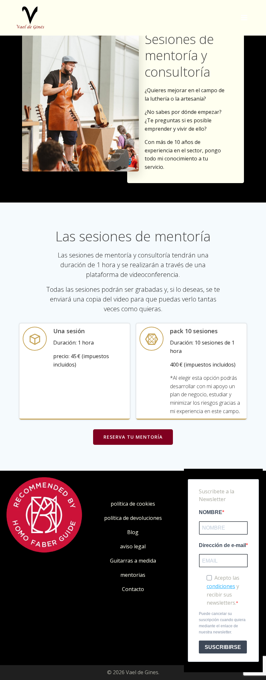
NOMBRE (210, 512)
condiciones (221, 586)
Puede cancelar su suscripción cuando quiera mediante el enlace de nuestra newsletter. (222, 623)
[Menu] (244, 17)
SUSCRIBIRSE (223, 647)
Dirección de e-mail (222, 545)
